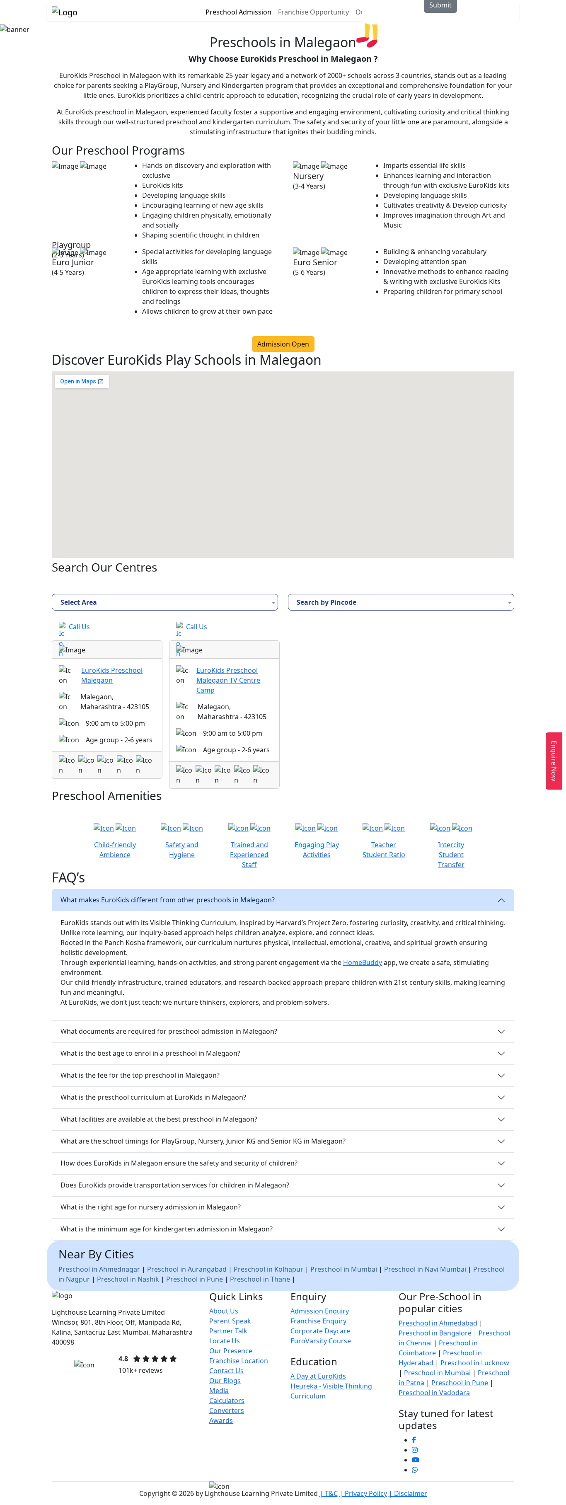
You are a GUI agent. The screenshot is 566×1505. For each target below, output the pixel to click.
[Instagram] (415, 1449)
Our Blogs (225, 1380)
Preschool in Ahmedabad (438, 1323)
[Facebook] (414, 1439)
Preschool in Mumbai (344, 1269)
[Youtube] (415, 1459)
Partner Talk (228, 1330)
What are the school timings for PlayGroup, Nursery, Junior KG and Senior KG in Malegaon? (203, 1141)
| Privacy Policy (363, 1493)
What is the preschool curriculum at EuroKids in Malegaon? (153, 1097)
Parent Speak (230, 1321)
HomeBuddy (362, 962)
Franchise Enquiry (318, 1321)
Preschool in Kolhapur (268, 1269)
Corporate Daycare (320, 1330)
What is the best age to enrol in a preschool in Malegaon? (150, 1053)
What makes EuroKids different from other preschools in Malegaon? (167, 899)
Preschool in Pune (195, 1279)
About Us (223, 1311)
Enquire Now (554, 761)
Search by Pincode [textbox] (326, 602)
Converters (226, 1410)
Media (219, 1390)
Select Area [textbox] (78, 602)
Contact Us (226, 1370)
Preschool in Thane (260, 1279)
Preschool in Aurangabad (187, 1269)
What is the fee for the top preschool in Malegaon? (140, 1075)
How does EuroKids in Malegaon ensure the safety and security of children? (179, 1163)
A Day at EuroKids (318, 1376)
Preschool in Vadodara (434, 1392)
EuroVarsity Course (320, 1340)
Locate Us (224, 1340)
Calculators (226, 1400)
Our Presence (230, 1350)
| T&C (328, 1493)
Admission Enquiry (319, 1311)
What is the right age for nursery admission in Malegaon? (150, 1207)
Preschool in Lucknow (474, 1362)
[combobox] (165, 602)
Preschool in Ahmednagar (99, 1269)
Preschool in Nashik (129, 1279)
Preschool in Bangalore (435, 1333)
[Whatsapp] (415, 1469)
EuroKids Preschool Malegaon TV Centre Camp (228, 680)
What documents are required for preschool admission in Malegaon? (168, 1031)
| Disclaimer (408, 1493)
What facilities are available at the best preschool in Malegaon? (158, 1119)
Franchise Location (238, 1360)
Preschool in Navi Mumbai (426, 1269)
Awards (221, 1420)
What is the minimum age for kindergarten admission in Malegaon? (166, 1229)
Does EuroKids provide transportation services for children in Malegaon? (174, 1185)
